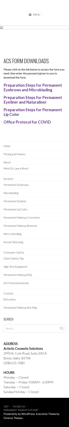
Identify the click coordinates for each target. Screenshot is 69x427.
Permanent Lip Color (15, 209)
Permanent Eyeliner (15, 201)
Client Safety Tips (14, 258)
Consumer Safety (14, 252)
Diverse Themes (13, 418)
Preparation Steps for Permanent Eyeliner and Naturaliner (33, 99)
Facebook (19, 406)
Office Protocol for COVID (27, 122)
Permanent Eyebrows (16, 184)
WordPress (28, 413)
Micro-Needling (12, 233)
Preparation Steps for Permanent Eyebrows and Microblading (33, 87)
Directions (10, 299)
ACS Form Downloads (16, 283)
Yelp (6, 406)
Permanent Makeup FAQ (18, 274)
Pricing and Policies (14, 154)
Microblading (11, 193)
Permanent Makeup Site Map (20, 307)
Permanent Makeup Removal (20, 225)
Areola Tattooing (13, 242)
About (7, 162)
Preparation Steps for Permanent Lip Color (33, 112)
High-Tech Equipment (15, 266)
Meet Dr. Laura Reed (16, 168)
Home (7, 146)
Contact (8, 293)
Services (8, 178)
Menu (36, 14)
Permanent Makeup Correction (22, 217)
